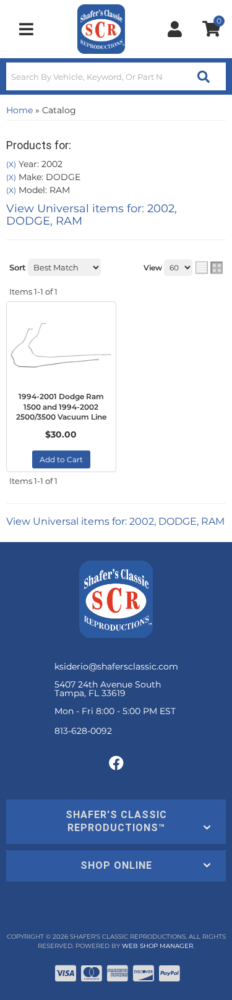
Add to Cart (61, 459)
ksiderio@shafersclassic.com (116, 666)
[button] (116, 76)
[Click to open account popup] (175, 29)
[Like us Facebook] (116, 764)
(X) (11, 164)
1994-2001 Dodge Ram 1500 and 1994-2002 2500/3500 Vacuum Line (61, 407)
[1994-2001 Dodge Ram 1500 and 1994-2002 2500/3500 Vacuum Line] (61, 345)
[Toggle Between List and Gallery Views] (209, 267)
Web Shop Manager (157, 946)
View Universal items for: (91, 215)
